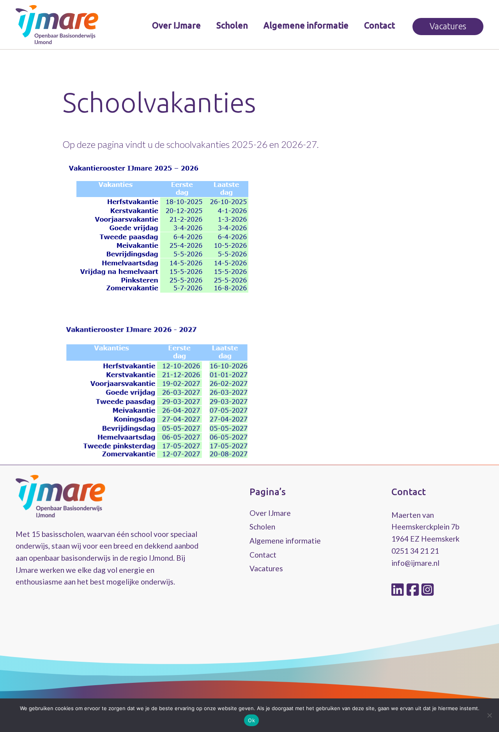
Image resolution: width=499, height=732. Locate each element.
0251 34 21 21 (415, 550)
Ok (251, 720)
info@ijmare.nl (415, 562)
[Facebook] (414, 590)
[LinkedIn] (399, 590)
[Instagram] (427, 590)
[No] (489, 715)
